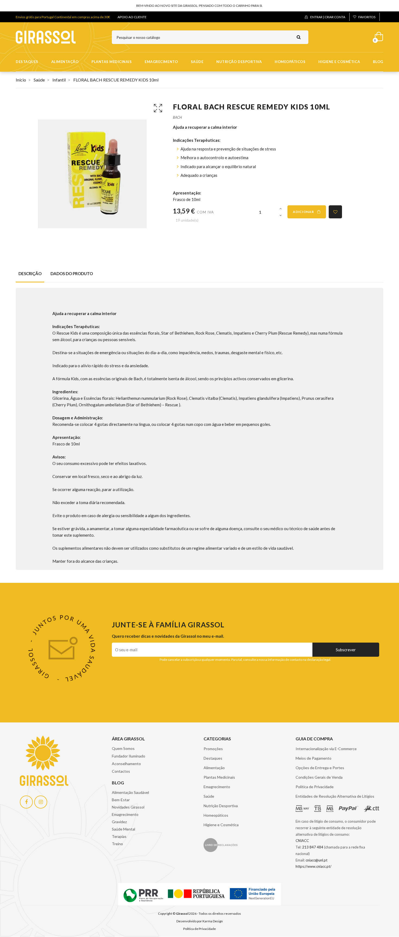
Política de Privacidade (315, 786)
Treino (117, 843)
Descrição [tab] (30, 273)
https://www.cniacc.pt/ (313, 866)
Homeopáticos (290, 61)
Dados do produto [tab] (71, 273)
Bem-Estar (121, 799)
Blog (378, 61)
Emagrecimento (161, 61)
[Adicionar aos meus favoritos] (335, 211)
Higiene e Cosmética (339, 61)
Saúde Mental (123, 829)
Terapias (119, 836)
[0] (377, 35)
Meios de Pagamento (313, 758)
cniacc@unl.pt (316, 860)
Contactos (121, 771)
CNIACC (302, 840)
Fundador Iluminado (128, 756)
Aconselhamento (126, 763)
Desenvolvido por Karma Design (199, 921)
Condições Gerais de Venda (319, 777)
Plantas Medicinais (111, 61)
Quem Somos (123, 748)
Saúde (197, 61)
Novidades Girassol (128, 807)
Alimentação (65, 61)
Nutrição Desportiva (239, 61)
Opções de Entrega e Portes (320, 767)
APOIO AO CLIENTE (132, 17)
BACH (177, 117)
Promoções (213, 748)
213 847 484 (312, 847)
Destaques (27, 61)
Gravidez (119, 821)
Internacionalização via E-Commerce (326, 748)
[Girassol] (46, 36)
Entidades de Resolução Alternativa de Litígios (335, 796)
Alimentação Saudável (130, 792)
